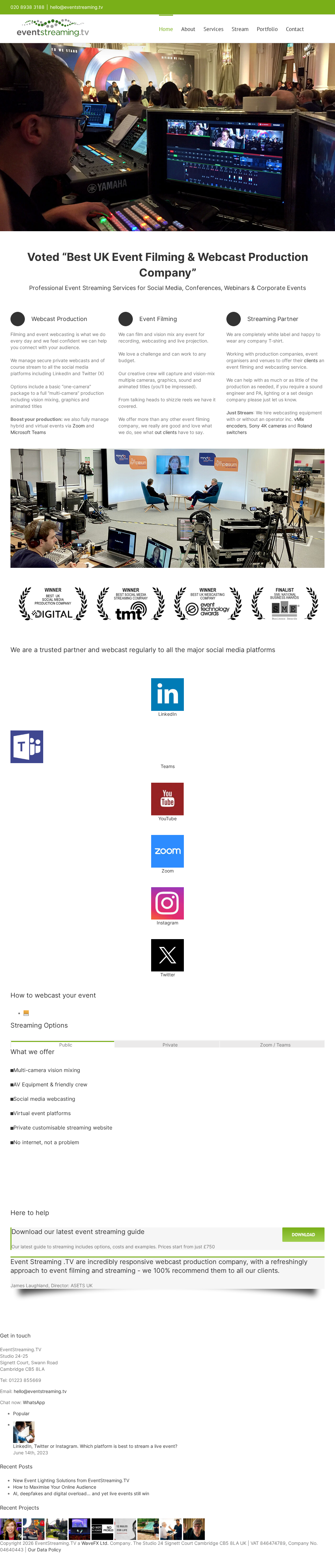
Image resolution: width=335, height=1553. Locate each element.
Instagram (167, 922)
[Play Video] (26, 1015)
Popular (21, 1413)
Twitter (167, 974)
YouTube (167, 818)
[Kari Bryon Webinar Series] (11, 1521)
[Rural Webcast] (57, 1521)
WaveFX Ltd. (95, 1543)
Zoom (78, 425)
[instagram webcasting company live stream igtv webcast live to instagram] (167, 889)
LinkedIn (167, 714)
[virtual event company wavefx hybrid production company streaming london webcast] (167, 451)
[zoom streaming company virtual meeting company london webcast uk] (167, 837)
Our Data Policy (44, 1549)
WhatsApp (34, 1402)
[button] (314, 29)
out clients (166, 432)
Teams (168, 766)
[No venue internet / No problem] (103, 1521)
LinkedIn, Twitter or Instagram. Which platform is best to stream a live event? (95, 1446)
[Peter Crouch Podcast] (34, 1521)
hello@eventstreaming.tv (76, 7)
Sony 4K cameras (268, 425)
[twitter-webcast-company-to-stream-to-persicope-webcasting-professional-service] (167, 941)
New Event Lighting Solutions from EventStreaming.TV (71, 1480)
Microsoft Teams (28, 432)
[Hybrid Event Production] (171, 1521)
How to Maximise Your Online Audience (54, 1487)
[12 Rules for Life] (126, 1521)
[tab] (62, 1044)
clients (311, 360)
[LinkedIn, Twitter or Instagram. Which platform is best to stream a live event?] (24, 1424)
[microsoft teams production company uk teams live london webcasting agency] (26, 732)
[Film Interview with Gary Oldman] (194, 1521)
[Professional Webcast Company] (80, 1521)
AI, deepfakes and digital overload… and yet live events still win (81, 1493)
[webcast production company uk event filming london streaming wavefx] (167, 585)
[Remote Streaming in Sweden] (148, 1521)
